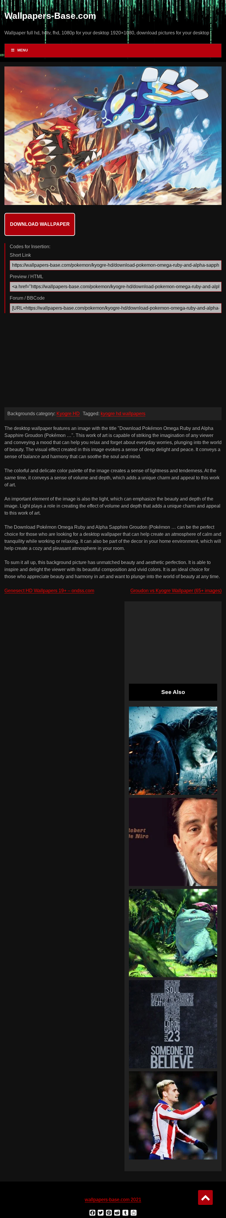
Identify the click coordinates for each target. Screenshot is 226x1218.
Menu (22, 50)
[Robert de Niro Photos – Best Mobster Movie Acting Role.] (173, 842)
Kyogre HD (68, 413)
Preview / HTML (26, 276)
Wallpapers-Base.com (50, 16)
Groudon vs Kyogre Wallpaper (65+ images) (176, 590)
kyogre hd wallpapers (123, 413)
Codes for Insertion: (30, 246)
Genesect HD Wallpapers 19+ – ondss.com (49, 590)
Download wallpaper (40, 224)
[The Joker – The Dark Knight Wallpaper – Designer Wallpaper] (173, 751)
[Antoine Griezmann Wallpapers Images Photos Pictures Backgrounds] (173, 1115)
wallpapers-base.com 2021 (113, 1199)
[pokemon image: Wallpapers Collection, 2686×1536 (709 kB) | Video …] (173, 933)
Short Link (20, 255)
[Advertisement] (113, 362)
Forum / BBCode (27, 298)
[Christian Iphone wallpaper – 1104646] (173, 1024)
